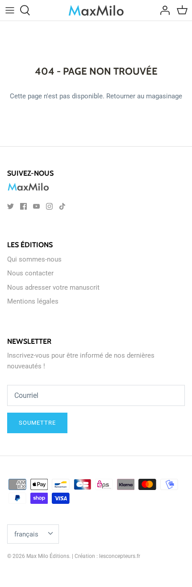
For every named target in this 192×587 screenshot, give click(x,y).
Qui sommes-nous (34, 259)
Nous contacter (30, 273)
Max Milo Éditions (47, 556)
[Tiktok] (62, 206)
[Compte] (162, 10)
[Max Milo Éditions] (96, 10)
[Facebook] (23, 206)
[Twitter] (10, 206)
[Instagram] (49, 206)
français (26, 534)
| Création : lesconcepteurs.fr (106, 556)
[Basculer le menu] (10, 10)
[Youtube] (36, 206)
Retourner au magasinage (144, 96)
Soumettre (37, 422)
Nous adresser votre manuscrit (53, 287)
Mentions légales (32, 301)
